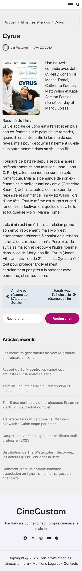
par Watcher (19, 47)
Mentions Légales (47, 563)
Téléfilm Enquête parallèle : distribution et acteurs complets (36, 388)
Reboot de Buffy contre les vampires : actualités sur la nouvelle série (33, 371)
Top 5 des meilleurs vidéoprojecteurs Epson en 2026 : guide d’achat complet (41, 404)
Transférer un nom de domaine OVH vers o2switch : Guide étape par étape (36, 421)
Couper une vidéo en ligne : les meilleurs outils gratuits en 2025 (41, 438)
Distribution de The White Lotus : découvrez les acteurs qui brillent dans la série (38, 454)
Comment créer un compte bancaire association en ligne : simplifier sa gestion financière (37, 473)
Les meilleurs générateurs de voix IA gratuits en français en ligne (39, 355)
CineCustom (41, 511)
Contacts (71, 563)
